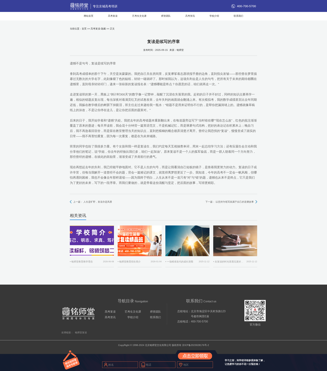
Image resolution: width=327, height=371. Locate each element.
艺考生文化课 (139, 15)
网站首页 (88, 15)
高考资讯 (190, 15)
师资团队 (166, 15)
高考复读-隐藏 (98, 28)
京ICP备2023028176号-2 (195, 345)
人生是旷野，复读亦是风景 (97, 201)
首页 (84, 28)
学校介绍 (214, 15)
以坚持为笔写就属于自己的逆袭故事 (235, 201)
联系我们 (238, 15)
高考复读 (113, 15)
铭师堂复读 (81, 332)
